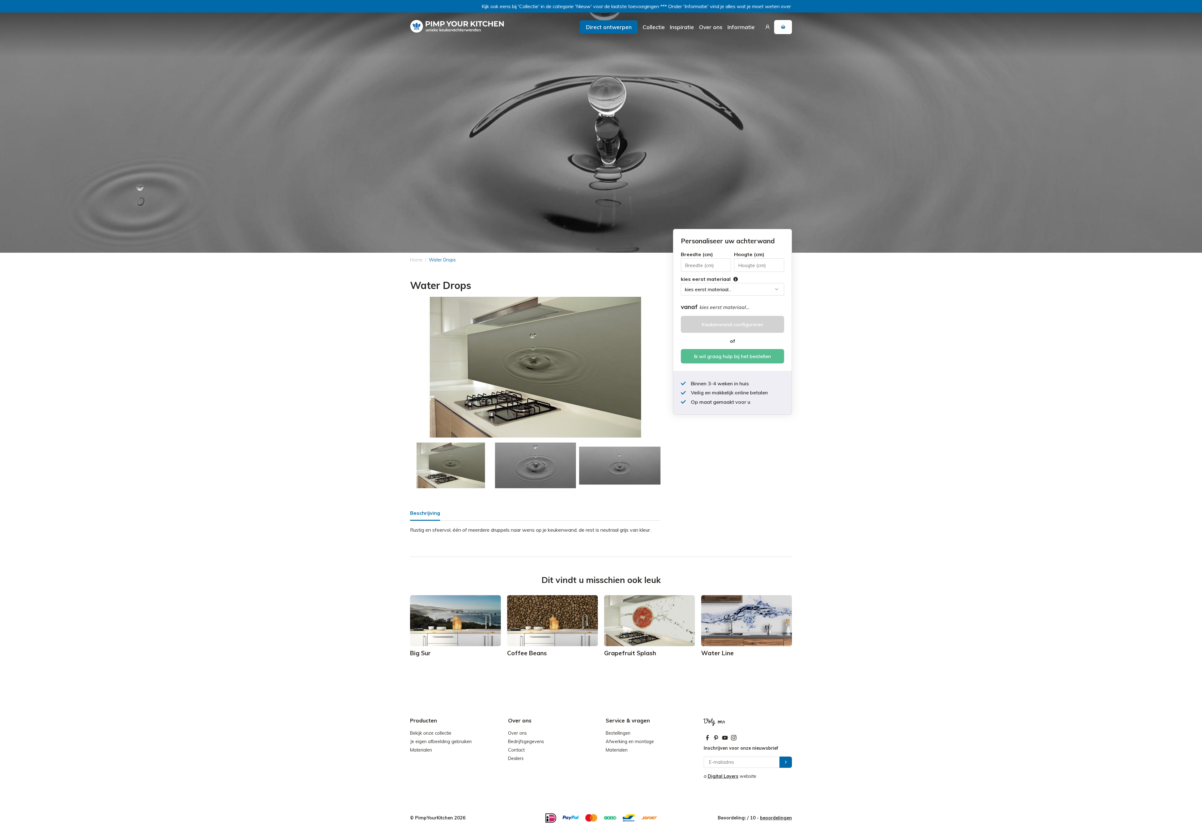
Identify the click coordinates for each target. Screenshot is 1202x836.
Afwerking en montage (630, 741)
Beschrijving (425, 513)
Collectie (654, 26)
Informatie (741, 26)
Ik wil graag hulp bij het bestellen (732, 356)
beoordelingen (776, 818)
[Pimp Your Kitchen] (457, 26)
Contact (516, 750)
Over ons (710, 26)
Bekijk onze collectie (430, 733)
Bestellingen (618, 733)
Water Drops (442, 260)
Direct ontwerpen (609, 26)
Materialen (421, 750)
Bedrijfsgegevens (526, 741)
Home (416, 260)
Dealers (516, 758)
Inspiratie (682, 26)
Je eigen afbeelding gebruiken (441, 741)
